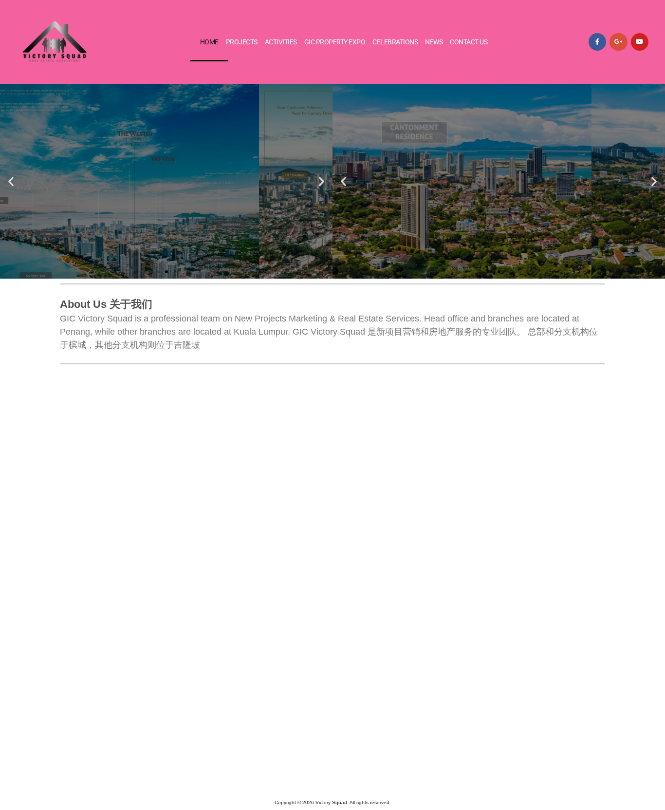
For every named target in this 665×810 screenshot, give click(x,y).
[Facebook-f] (597, 42)
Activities (281, 42)
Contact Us (468, 42)
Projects (242, 42)
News (434, 42)
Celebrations (395, 42)
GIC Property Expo (335, 42)
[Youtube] (639, 42)
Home (209, 42)
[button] (11, 181)
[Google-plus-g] (618, 42)
